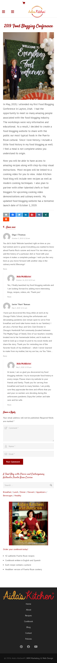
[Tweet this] (19, 215)
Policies (28, 639)
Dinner (23, 492)
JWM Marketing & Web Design (39, 658)
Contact (28, 633)
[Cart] (23, 3)
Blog (28, 627)
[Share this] (13, 215)
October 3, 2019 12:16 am (21, 238)
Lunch (15, 492)
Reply (5, 269)
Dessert (31, 492)
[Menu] (3, 11)
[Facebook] (43, 3)
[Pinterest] (52, 3)
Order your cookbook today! (15, 549)
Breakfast (7, 492)
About (28, 609)
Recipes (28, 615)
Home (28, 604)
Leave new (10, 227)
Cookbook (28, 621)
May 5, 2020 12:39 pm (23, 367)
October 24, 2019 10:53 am (25, 280)
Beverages (8, 495)
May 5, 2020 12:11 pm (19, 308)
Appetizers (41, 492)
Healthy (17, 495)
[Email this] (6, 215)
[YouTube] (48, 3)
